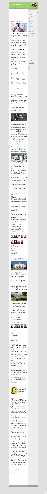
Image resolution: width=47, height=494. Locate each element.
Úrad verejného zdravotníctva (14, 40)
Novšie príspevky (12, 472)
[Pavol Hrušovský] (15, 242)
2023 (29, 67)
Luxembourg (18, 79)
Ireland (17, 73)
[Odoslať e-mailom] (15, 88)
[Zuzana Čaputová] (12, 326)
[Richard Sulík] (22, 236)
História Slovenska (31, 21)
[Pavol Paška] (25, 236)
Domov (20, 472)
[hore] (45, 493)
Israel (17, 74)
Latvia (17, 77)
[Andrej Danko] (15, 236)
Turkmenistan (23, 81)
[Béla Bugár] (12, 242)
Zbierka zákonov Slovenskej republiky (20, 245)
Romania (23, 72)
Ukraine (23, 82)
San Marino (23, 74)
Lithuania (18, 78)
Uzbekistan (23, 84)
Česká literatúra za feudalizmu (32, 33)
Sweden (23, 78)
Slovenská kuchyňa (31, 26)
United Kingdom (24, 83)
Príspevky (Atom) (16, 473)
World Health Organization (19, 63)
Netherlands (18, 82)
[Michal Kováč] (25, 326)
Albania (12, 70)
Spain (23, 77)
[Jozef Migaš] (18, 242)
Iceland (17, 72)
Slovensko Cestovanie (31, 23)
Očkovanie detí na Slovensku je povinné (17, 21)
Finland (12, 82)
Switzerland (23, 79)
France (12, 83)
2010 (29, 69)
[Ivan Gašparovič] (22, 242)
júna (29, 71)
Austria (12, 72)
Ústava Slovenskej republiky (19, 143)
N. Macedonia (18, 83)
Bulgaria (12, 77)
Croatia (12, 78)
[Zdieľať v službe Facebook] (17, 88)
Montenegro (18, 81)
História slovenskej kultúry (31, 31)
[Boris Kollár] (12, 236)
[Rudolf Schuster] (22, 326)
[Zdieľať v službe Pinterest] (18, 88)
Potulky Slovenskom (31, 25)
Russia (23, 73)
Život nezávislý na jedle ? (31, 63)
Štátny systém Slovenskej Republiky (16, 92)
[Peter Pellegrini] (18, 236)
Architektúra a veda (31, 35)
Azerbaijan (12, 73)
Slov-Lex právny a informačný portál (16, 246)
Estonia (12, 81)
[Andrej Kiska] (15, 326)
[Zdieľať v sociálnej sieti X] (16, 88)
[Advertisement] (18, 15)
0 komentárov (13, 382)
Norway (17, 84)
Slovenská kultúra (17, 4)
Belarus (12, 74)
